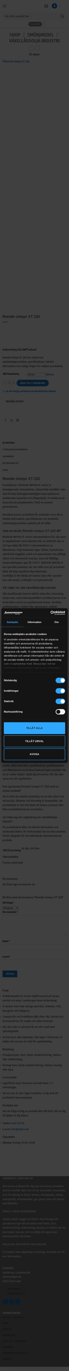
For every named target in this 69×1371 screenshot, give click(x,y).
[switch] (60, 691)
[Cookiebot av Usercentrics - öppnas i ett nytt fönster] (50, 613)
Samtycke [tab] (12, 622)
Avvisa (34, 754)
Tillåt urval (34, 741)
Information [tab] (34, 622)
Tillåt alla (34, 728)
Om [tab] (56, 622)
